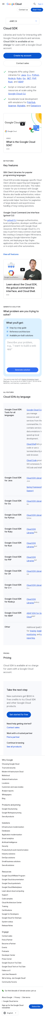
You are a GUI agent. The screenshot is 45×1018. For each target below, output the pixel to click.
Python (35, 75)
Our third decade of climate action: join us (20, 991)
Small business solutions (11, 861)
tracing (33, 631)
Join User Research (9, 974)
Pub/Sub (31, 102)
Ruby (19, 78)
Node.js (11, 78)
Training (5, 906)
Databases (6, 831)
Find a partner (13, 737)
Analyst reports (8, 791)
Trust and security (8, 768)
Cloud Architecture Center (12, 903)
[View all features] (11, 254)
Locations (5, 783)
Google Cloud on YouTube (11, 963)
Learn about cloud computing (13, 891)
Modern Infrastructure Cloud (12, 772)
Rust (10, 81)
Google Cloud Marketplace (12, 887)
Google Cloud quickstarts (11, 883)
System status (7, 922)
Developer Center (8, 955)
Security (5, 846)
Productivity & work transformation (15, 850)
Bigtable (21, 105)
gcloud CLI (11, 220)
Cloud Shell (31, 444)
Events (4, 947)
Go (24, 78)
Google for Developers (10, 914)
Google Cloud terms (10, 1001)
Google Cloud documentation (13, 880)
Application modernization (12, 835)
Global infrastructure (10, 779)
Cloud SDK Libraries (35, 478)
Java (23, 75)
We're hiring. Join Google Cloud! (13, 978)
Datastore (36, 105)
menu (3, 4)
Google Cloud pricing (9, 809)
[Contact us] (23, 10)
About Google (7, 997)
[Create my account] (22, 56)
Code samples (7, 899)
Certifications (7, 910)
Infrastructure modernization (13, 827)
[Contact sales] (22, 63)
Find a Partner (7, 940)
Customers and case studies (12, 787)
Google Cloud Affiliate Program (13, 876)
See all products (14, 747)
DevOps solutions (8, 858)
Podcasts (5, 951)
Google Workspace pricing (11, 813)
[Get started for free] (19, 715)
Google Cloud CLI (17, 93)
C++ (29, 75)
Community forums (9, 982)
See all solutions (8, 865)
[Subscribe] (36, 1006)
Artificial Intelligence (9, 842)
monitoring (31, 634)
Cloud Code (32, 460)
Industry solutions (8, 854)
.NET (29, 78)
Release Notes (7, 925)
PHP (34, 78)
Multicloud (6, 775)
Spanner (12, 105)
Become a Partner (9, 944)
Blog (3, 798)
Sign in (40, 4)
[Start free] (37, 10)
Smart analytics (8, 838)
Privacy (17, 997)
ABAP (21, 81)
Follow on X (6, 970)
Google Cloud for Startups (11, 918)
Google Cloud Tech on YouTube (13, 967)
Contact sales (13, 727)
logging (40, 631)
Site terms (26, 997)
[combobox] (10, 1013)
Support (5, 895)
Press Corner (7, 959)
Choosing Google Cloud (10, 764)
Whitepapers (7, 795)
